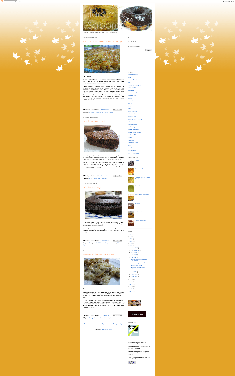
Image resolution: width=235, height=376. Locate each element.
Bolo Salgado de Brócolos (142, 194)
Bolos (90, 178)
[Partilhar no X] (117, 110)
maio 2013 (134, 257)
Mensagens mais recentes (91, 324)
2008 (131, 288)
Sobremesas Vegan (133, 142)
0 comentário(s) (105, 176)
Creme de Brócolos (140, 186)
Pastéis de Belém (140, 211)
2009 (131, 286)
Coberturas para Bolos (133, 93)
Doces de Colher (132, 95)
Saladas (130, 137)
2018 (131, 236)
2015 (131, 241)
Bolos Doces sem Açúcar (134, 85)
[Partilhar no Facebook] (119, 110)
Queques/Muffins (132, 124)
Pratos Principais (108, 112)
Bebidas (130, 77)
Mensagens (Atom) (107, 329)
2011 (131, 281)
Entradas (130, 98)
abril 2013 (133, 272)
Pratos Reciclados (132, 114)
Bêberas (137, 160)
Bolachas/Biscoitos (133, 80)
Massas (130, 103)
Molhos (129, 106)
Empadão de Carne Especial (142, 169)
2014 (131, 243)
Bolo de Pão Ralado (140, 220)
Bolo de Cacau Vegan (92, 187)
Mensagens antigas (118, 324)
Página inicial (105, 324)
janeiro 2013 (134, 276)
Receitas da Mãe (132, 135)
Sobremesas (103, 178)
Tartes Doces (131, 148)
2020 (131, 234)
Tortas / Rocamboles (133, 153)
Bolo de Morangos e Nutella (95, 121)
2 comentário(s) (105, 109)
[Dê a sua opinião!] (116, 110)
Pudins (129, 121)
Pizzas (129, 108)
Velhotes (137, 203)
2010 (131, 284)
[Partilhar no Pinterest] (121, 110)
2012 (131, 279)
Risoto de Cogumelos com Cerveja (98, 254)
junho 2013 (134, 255)
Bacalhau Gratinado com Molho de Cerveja (102, 41)
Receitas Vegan (104, 243)
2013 (131, 246)
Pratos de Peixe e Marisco (96, 112)
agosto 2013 (134, 252)
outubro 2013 (134, 248)
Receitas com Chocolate (134, 132)
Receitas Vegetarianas (116, 318)
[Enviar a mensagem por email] (114, 110)
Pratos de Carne (132, 116)
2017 (131, 239)
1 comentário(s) (105, 240)
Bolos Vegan (131, 90)
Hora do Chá (96, 178)
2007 (131, 291)
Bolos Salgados (132, 87)
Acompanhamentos (94, 318)
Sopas (129, 145)
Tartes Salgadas (132, 150)
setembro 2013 (135, 250)
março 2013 (134, 274)
